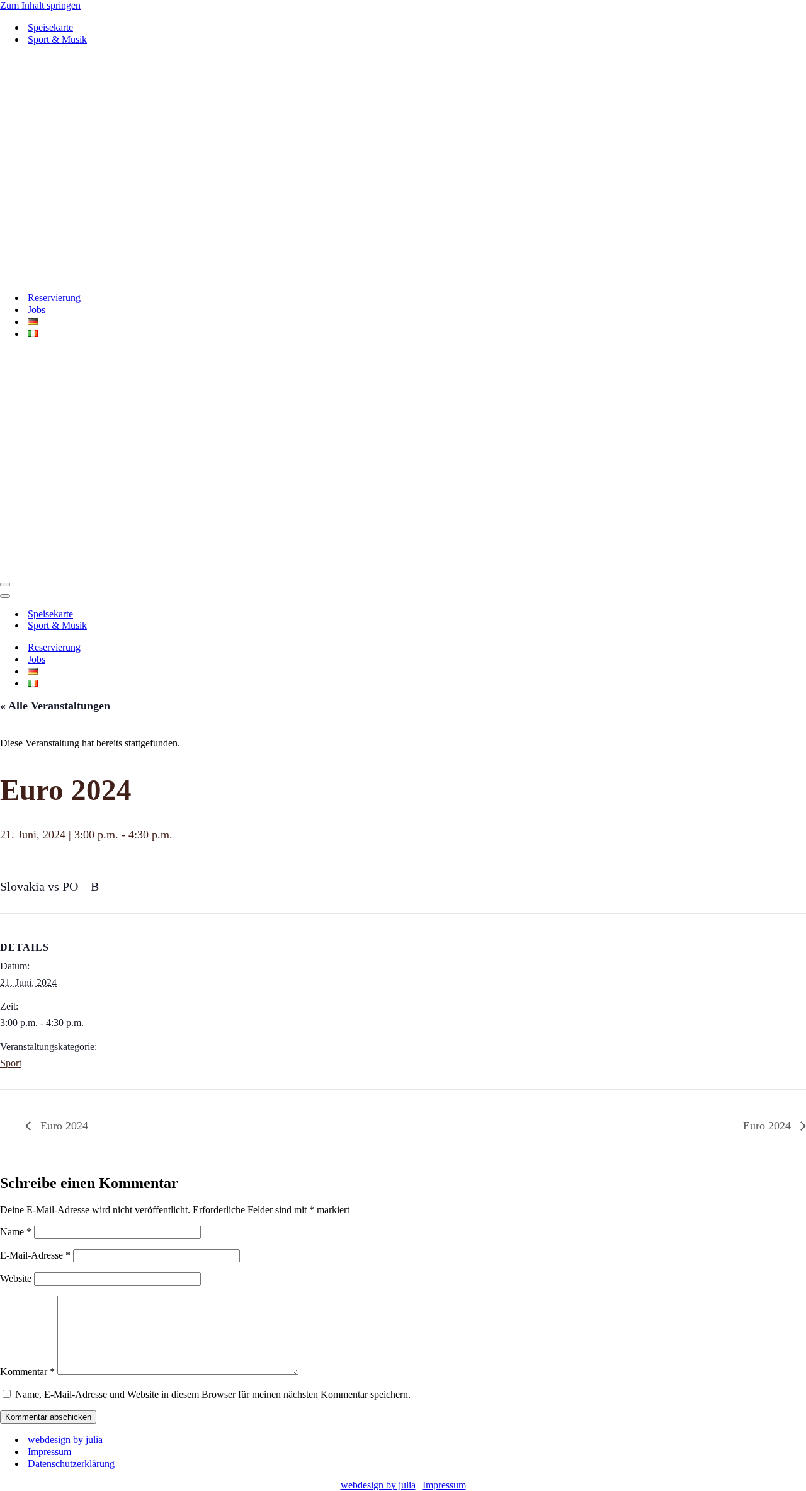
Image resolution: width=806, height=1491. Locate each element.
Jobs (36, 309)
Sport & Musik (57, 39)
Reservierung (54, 297)
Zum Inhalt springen (40, 5)
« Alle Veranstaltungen (55, 705)
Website (15, 1278)
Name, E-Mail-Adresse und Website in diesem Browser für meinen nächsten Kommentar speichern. (213, 1394)
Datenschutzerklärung (71, 1463)
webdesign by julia (65, 1439)
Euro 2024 (62, 1125)
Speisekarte (50, 27)
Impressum (49, 1451)
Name (15, 1231)
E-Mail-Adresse (35, 1255)
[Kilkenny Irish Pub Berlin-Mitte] (403, 168)
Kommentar (27, 1371)
